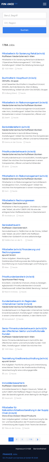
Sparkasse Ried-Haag (13, 279)
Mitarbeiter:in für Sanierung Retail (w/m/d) (23, 53)
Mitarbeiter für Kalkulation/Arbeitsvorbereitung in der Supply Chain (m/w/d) (25, 410)
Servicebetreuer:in (11, 225)
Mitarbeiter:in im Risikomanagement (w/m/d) (25, 176)
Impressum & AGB (23, 449)
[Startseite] (9, 4)
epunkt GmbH (9, 255)
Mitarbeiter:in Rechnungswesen (18, 200)
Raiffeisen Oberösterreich (14, 203)
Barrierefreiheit (39, 449)
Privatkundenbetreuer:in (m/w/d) (18, 151)
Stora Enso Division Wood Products (19, 416)
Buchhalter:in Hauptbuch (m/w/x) (19, 78)
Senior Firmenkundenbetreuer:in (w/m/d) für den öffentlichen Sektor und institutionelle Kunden (24, 331)
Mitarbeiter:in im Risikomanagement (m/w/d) (25, 102)
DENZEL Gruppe (10, 81)
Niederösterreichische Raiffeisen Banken (22, 105)
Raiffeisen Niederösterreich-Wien (18, 56)
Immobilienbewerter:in (13, 383)
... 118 (29, 439)
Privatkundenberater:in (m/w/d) (18, 277)
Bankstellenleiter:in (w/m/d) (16, 127)
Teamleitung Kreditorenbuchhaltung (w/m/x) (25, 358)
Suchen (24, 30)
